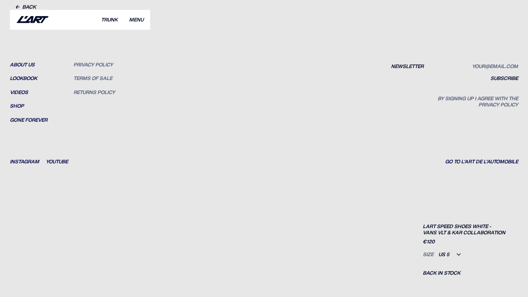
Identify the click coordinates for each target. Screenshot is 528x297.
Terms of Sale (92, 78)
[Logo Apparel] (32, 19)
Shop (17, 106)
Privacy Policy (93, 65)
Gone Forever (28, 120)
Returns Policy (94, 92)
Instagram (24, 162)
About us (22, 65)
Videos (19, 92)
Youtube (57, 162)
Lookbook (23, 78)
